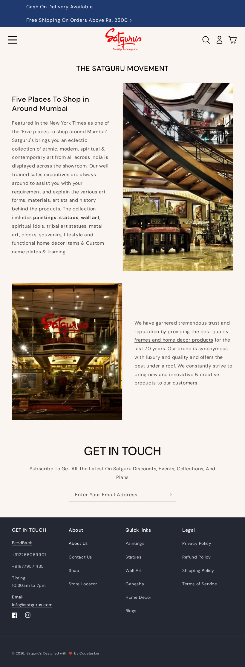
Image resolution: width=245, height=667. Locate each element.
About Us (78, 543)
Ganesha (134, 584)
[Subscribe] (169, 495)
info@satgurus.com (32, 604)
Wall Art (133, 570)
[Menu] (12, 39)
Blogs (131, 610)
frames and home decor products (173, 340)
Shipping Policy (198, 570)
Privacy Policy (196, 543)
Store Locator (83, 584)
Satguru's (35, 653)
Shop (74, 570)
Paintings (134, 543)
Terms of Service (199, 584)
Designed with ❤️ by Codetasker (71, 653)
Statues (133, 557)
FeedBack (22, 542)
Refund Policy (196, 557)
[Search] (206, 39)
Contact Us (80, 557)
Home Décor (138, 597)
